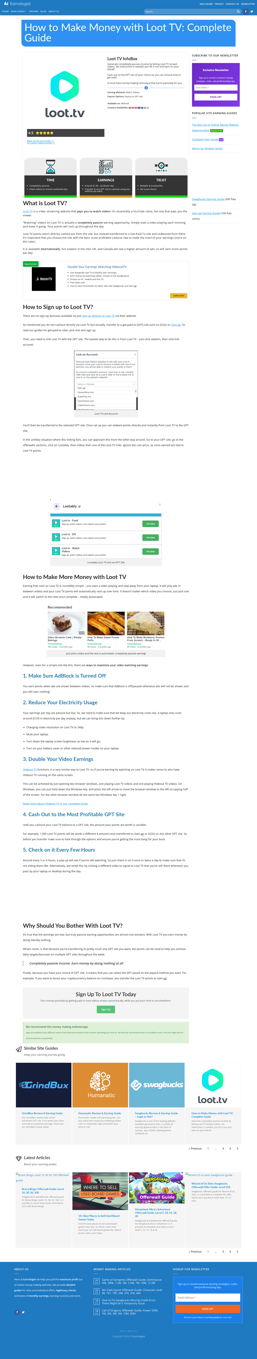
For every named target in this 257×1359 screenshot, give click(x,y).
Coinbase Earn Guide (205, 139)
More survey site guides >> (40, 140)
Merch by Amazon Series (207, 148)
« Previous (195, 1148)
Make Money (18, 11)
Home (5, 11)
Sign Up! (106, 1009)
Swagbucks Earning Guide (208, 199)
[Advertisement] (146, 133)
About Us (53, 11)
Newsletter (248, 4)
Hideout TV (30, 769)
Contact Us (232, 4)
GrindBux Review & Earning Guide (42, 1113)
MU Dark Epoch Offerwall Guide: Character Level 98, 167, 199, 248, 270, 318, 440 (132, 1291)
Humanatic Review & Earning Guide (99, 1113)
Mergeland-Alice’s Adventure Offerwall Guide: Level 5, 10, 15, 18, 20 (156, 1213)
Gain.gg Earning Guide (206, 213)
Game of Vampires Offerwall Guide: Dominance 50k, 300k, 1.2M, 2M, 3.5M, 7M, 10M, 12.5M (132, 1281)
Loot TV (28, 211)
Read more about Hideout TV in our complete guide (55, 803)
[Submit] (238, 11)
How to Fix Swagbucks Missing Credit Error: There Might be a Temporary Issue (129, 1302)
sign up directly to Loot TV (98, 316)
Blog (43, 11)
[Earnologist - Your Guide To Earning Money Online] (17, 3)
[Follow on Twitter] (251, 11)
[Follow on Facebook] (246, 11)
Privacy (219, 4)
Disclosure (206, 4)
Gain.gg (176, 324)
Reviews (33, 11)
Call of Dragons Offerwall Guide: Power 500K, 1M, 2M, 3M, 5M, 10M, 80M (130, 1312)
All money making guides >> (41, 142)
